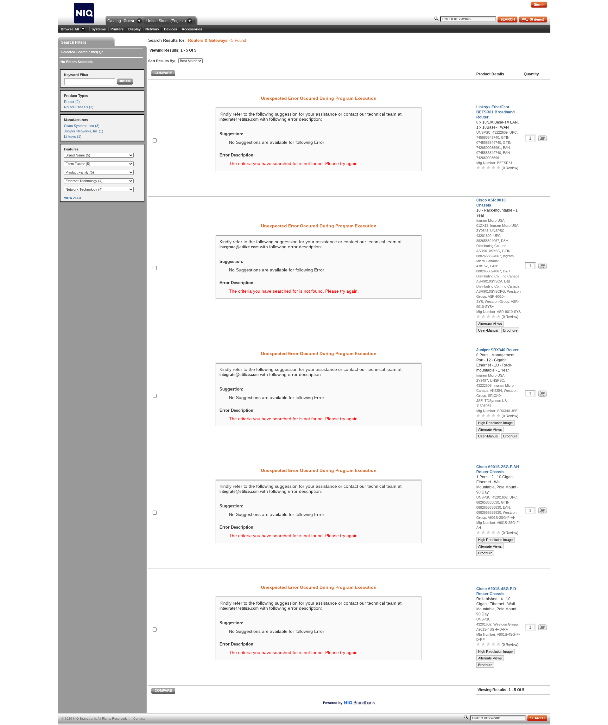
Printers (117, 29)
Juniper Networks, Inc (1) (83, 131)
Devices (170, 29)
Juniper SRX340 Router (497, 350)
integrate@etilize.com (239, 119)
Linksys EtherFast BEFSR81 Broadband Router (495, 112)
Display (134, 29)
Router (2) (72, 102)
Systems (99, 29)
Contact (139, 718)
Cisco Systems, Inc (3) (81, 126)
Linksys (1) (72, 136)
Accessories (192, 29)
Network (152, 29)
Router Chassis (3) (78, 107)
